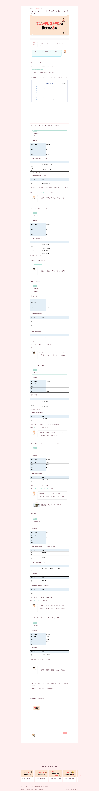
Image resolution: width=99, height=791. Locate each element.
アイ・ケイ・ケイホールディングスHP (42, 192)
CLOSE (64, 83)
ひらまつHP (36, 600)
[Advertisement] (49, 112)
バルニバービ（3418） (41, 92)
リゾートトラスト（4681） (42, 88)
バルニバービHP (37, 427)
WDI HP (35, 347)
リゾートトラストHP (38, 264)
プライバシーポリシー (29, 789)
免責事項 (36, 789)
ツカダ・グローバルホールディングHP (42, 488)
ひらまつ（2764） (40, 97)
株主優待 (38, 8)
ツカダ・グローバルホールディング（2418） (45, 95)
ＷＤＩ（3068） (40, 90)
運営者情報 (22, 789)
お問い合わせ (41, 789)
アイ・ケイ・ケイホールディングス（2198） (45, 86)
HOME (22, 786)
